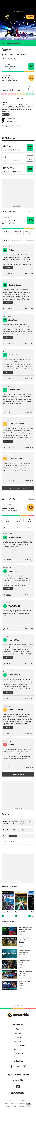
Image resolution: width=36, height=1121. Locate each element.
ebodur (9, 744)
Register (30, 17)
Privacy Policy (18, 1041)
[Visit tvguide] (18, 1088)
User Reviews (8, 498)
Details (5, 814)
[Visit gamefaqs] (18, 1093)
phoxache (10, 571)
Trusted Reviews (13, 458)
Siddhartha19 (12, 675)
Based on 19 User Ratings (9, 80)
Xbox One (29, 274)
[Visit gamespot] (18, 1081)
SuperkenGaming (14, 710)
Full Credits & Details (10, 842)
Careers (18, 1037)
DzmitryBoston (12, 537)
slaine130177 (12, 640)
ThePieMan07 (12, 606)
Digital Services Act (18, 1045)
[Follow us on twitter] (24, 1067)
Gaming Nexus (12, 285)
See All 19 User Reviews (18, 774)
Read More (8, 267)
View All (31, 212)
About (18, 1029)
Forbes (9, 250)
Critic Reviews (9, 211)
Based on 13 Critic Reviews (10, 69)
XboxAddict (11, 320)
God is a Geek (12, 390)
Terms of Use (18, 1049)
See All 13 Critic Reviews (18, 488)
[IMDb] (28, 1104)
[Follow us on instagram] (18, 1067)
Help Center (18, 1033)
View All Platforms (21, 54)
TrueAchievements (14, 423)
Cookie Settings (18, 1053)
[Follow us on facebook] (11, 1067)
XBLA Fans (11, 355)
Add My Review (18, 98)
